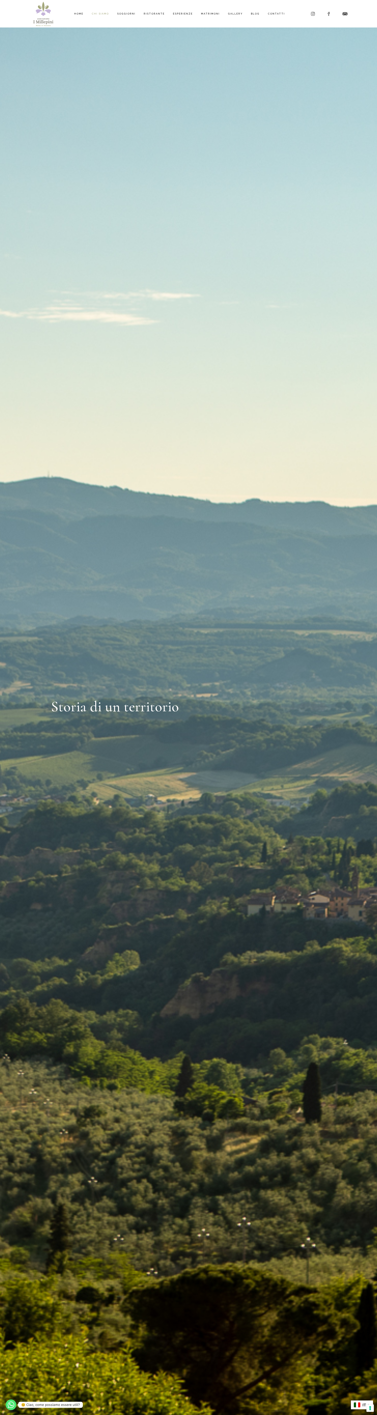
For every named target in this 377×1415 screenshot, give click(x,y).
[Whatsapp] (11, 1404)
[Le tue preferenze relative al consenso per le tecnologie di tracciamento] (370, 1408)
